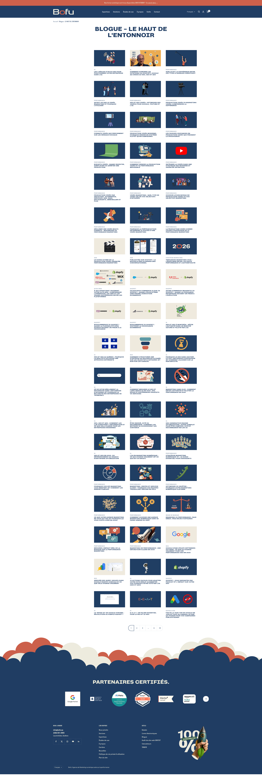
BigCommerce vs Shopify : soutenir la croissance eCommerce (142, 326)
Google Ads (170, 610)
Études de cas (128, 11)
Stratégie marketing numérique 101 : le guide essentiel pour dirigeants (178, 457)
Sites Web (98, 288)
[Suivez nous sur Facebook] (56, 741)
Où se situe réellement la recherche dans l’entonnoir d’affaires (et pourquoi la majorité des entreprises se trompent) (108, 392)
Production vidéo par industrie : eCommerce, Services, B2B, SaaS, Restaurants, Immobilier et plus (107, 198)
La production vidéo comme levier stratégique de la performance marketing (179, 230)
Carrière (102, 747)
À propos (140, 11)
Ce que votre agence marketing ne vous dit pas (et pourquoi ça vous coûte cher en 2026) (109, 518)
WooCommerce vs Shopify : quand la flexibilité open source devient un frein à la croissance (107, 327)
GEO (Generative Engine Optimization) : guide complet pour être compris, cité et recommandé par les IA (180, 425)
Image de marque (172, 515)
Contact (157, 11)
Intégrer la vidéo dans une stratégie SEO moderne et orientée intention (179, 166)
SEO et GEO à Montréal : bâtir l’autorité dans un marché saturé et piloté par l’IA (179, 326)
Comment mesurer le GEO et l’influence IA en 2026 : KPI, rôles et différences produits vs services (144, 392)
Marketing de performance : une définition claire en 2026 (145, 548)
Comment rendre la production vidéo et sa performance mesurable (145, 166)
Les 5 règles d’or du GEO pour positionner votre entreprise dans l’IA (108, 73)
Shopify (133, 288)
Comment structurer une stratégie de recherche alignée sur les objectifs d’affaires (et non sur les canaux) (145, 359)
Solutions (116, 11)
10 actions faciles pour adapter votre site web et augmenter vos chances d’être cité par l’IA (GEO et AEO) (145, 583)
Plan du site (103, 757)
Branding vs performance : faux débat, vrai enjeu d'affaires (181, 518)
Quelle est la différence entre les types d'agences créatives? (181, 72)
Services (102, 733)
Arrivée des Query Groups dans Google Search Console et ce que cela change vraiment (109, 582)
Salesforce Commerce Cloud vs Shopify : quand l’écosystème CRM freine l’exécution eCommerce (145, 293)
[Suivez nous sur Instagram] (67, 741)
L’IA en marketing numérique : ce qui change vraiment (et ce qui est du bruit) (144, 457)
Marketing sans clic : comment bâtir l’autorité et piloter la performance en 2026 (181, 391)
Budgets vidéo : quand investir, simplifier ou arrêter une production (109, 166)
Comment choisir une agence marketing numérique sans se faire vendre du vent (144, 518)
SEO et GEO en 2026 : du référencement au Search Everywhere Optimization (106, 457)
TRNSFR (144, 747)
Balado (144, 730)
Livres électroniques (149, 733)
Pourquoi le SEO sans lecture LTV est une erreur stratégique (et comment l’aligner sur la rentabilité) (180, 359)
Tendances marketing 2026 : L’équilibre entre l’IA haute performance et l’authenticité (180, 261)
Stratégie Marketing (174, 257)
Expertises (106, 11)
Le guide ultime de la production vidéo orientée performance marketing (107, 261)
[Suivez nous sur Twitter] (61, 741)
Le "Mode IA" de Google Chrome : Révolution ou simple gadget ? (109, 613)
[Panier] (208, 12)
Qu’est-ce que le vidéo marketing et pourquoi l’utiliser (105, 104)
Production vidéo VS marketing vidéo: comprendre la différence (181, 104)
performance (99, 546)
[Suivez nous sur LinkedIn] (78, 741)
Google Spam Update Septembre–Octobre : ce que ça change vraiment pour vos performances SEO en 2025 (181, 550)
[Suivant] (160, 628)
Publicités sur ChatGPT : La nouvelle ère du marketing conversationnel (143, 261)
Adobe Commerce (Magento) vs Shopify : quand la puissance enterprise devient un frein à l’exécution (180, 293)
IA (94, 69)
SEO (131, 355)
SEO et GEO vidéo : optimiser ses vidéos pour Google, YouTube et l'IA (145, 104)
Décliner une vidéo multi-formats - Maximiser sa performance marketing (106, 230)
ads (95, 257)
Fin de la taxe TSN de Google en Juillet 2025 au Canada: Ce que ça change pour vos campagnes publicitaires (180, 615)
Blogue (144, 737)
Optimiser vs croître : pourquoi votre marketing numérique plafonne (178, 488)
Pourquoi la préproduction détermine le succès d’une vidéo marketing (143, 230)
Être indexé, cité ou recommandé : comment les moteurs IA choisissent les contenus (143, 425)
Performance (171, 69)
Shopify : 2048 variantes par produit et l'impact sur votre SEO (180, 582)
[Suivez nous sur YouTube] (73, 741)
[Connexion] (203, 12)
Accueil (55, 21)
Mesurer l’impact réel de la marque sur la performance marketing (107, 549)
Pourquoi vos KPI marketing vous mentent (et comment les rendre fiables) (108, 488)
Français (190, 12)
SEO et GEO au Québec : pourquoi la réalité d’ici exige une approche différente (109, 358)
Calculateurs (146, 743)
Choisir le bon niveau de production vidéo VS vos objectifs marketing (178, 196)
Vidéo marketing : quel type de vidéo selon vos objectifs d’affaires (144, 196)
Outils (149, 11)
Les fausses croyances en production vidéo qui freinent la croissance (181, 135)
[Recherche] (199, 12)
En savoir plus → (152, 3)
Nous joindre (103, 730)
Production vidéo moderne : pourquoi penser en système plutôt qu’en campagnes (143, 135)
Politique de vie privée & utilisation (111, 754)
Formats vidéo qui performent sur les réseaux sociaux (109, 134)
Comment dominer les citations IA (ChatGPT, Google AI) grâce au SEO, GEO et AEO (144, 73)
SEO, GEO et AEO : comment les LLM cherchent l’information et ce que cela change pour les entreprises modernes (109, 425)
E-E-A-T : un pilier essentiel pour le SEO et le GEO (143, 613)
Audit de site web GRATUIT (151, 740)
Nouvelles (102, 750)
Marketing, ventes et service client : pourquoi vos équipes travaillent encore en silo (144, 488)
